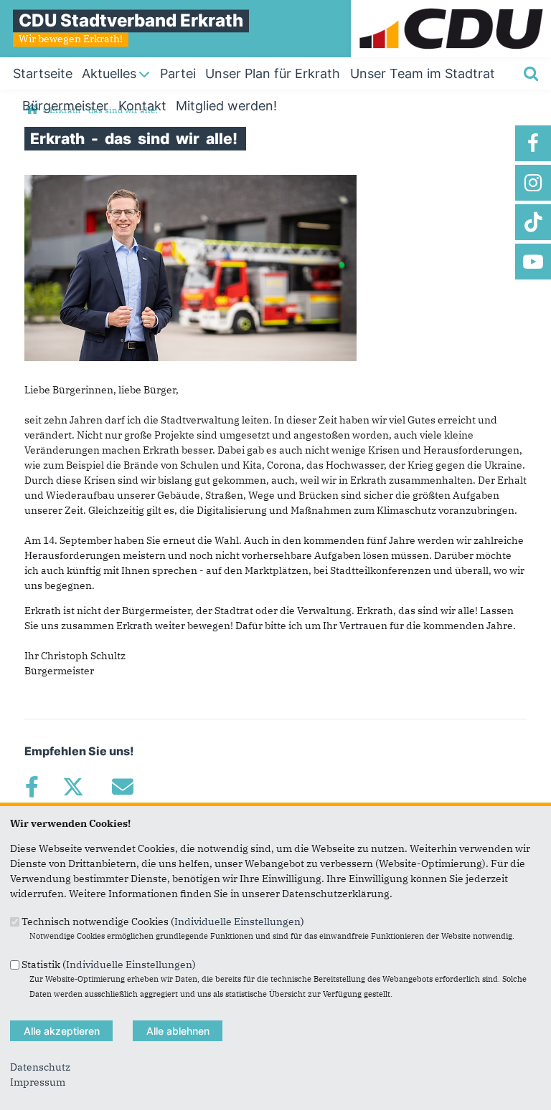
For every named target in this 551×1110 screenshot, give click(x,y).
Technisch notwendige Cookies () (163, 921)
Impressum (37, 1082)
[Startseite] (451, 7)
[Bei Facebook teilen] (31, 787)
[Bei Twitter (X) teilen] (73, 787)
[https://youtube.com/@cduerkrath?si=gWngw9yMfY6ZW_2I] (533, 261)
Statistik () (109, 963)
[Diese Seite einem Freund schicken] (122, 787)
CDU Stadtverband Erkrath (131, 20)
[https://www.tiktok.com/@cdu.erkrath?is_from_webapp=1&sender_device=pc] (533, 222)
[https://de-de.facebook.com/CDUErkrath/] (533, 143)
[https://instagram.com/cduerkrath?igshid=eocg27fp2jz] (533, 183)
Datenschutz (40, 1067)
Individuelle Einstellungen (237, 921)
